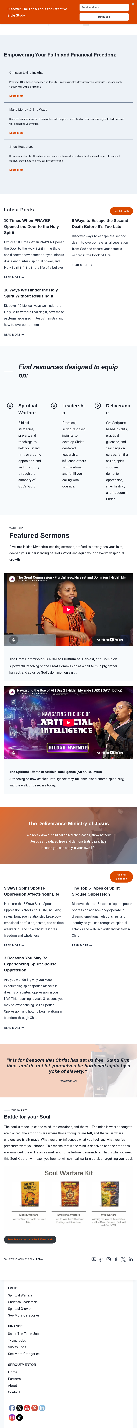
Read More (14, 277)
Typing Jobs (17, 1340)
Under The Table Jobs (24, 1334)
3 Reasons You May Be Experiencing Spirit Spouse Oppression (30, 964)
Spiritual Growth (20, 1309)
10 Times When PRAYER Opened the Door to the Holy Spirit (31, 226)
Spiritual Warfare (20, 1295)
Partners (14, 1379)
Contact (14, 1392)
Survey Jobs (17, 1347)
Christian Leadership (23, 1302)
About (12, 1386)
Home (12, 1372)
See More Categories (24, 1315)
